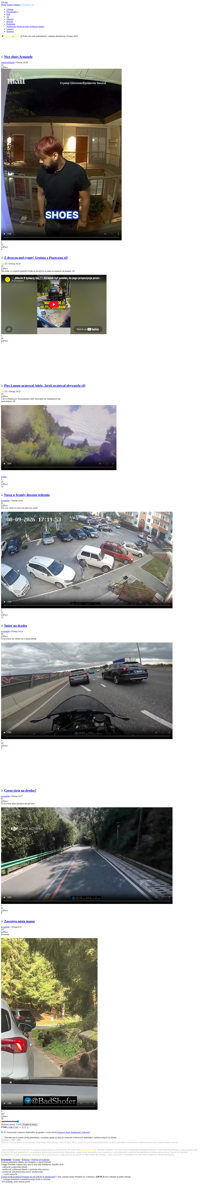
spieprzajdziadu (7, 62)
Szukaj (10, 5)
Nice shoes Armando (18, 56)
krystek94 (5, 500)
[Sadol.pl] (4, 2)
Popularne (11, 24)
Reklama (26, 1159)
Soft (8, 14)
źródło (4, 477)
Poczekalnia (12, 12)
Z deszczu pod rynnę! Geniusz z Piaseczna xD (36, 257)
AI (8, 17)
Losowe (10, 29)
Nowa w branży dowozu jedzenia (27, 495)
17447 (16, 1127)
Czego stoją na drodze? (20, 790)
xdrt (2, 264)
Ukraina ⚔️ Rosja (12, 36)
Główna (10, 9)
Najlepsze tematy (37, 26)
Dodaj (3, 5)
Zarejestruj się (27, 5)
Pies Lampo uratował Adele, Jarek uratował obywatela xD (44, 385)
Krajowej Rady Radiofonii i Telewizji (73, 1132)
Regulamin (6, 1159)
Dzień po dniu (23, 26)
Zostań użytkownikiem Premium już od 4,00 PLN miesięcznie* (28, 1177)
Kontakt (16, 1159)
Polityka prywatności (40, 1159)
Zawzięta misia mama (19, 921)
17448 (10, 1127)
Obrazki (10, 19)
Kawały (10, 21)
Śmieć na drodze (15, 625)
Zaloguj (16, 5)
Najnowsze (11, 26)
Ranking (10, 31)
